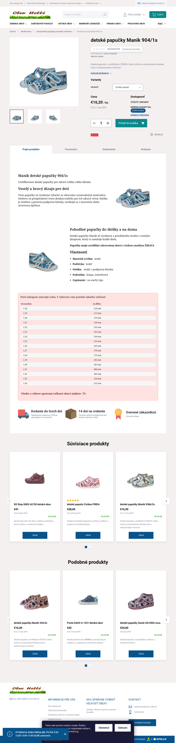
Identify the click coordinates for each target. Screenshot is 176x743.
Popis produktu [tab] (31, 149)
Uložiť (96, 135)
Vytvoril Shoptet (138, 739)
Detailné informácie (100, 73)
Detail (35, 535)
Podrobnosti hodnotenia (131, 49)
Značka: (97, 56)
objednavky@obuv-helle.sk (145, 707)
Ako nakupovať (16, 3)
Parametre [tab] (71, 149)
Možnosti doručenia (140, 115)
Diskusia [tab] (146, 149)
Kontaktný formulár (142, 723)
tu (77, 731)
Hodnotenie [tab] (109, 149)
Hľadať (105, 14)
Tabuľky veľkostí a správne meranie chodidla (101, 710)
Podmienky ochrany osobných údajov (65, 3)
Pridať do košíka (128, 123)
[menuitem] (19, 24)
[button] (86, 547)
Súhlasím (122, 727)
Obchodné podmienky (36, 3)
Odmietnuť (104, 727)
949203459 (139, 712)
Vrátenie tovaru (92, 3)
